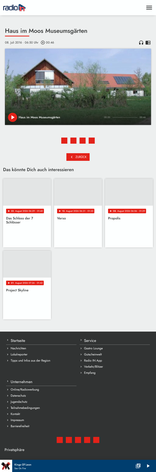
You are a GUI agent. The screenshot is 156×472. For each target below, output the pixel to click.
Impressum (17, 420)
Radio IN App (93, 360)
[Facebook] (69, 440)
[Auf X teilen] (73, 141)
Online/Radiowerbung (25, 389)
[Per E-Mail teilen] (92, 141)
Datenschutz (18, 395)
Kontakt (15, 414)
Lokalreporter (19, 354)
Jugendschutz (19, 402)
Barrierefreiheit (20, 426)
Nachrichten (18, 348)
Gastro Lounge (93, 348)
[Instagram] (78, 440)
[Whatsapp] (87, 440)
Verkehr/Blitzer (93, 366)
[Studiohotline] (96, 440)
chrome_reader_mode (148, 42)
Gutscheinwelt (93, 354)
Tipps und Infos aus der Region (30, 360)
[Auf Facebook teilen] (64, 141)
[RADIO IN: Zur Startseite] (73, 7)
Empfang (90, 373)
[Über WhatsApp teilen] (83, 141)
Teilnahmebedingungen (25, 408)
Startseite (18, 340)
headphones (141, 42)
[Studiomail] (60, 440)
